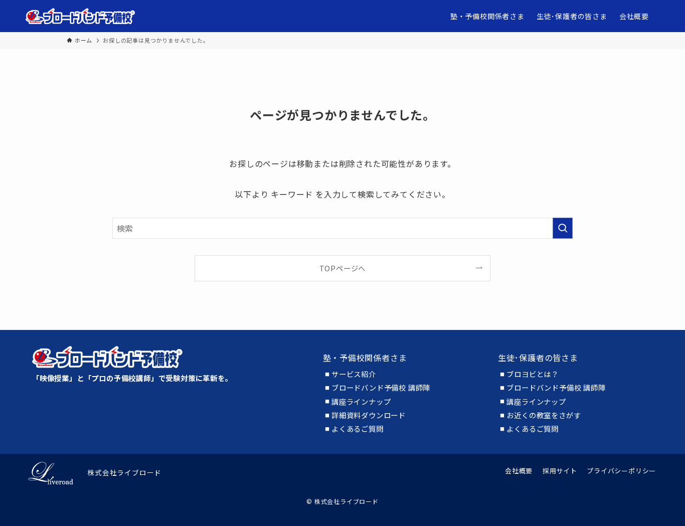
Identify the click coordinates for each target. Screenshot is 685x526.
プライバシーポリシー (621, 470)
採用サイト (560, 470)
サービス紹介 (353, 374)
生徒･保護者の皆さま (538, 358)
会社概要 (519, 470)
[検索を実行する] (563, 228)
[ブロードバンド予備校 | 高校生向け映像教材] (80, 16)
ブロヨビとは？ (532, 374)
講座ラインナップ (361, 402)
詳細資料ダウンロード (368, 415)
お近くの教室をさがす (543, 415)
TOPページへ (342, 268)
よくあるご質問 (357, 429)
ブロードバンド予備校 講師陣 (380, 388)
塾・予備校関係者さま (365, 358)
